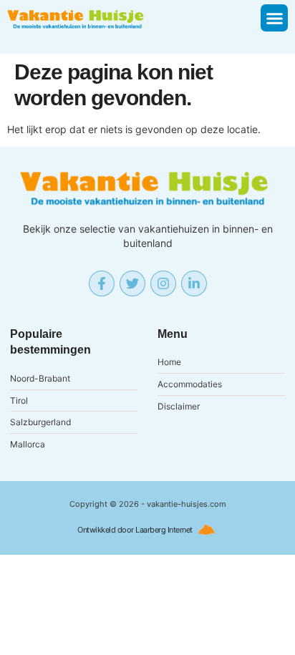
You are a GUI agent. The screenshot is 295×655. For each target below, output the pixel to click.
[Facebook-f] (102, 283)
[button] (274, 17)
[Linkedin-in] (194, 283)
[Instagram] (163, 283)
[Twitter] (132, 283)
